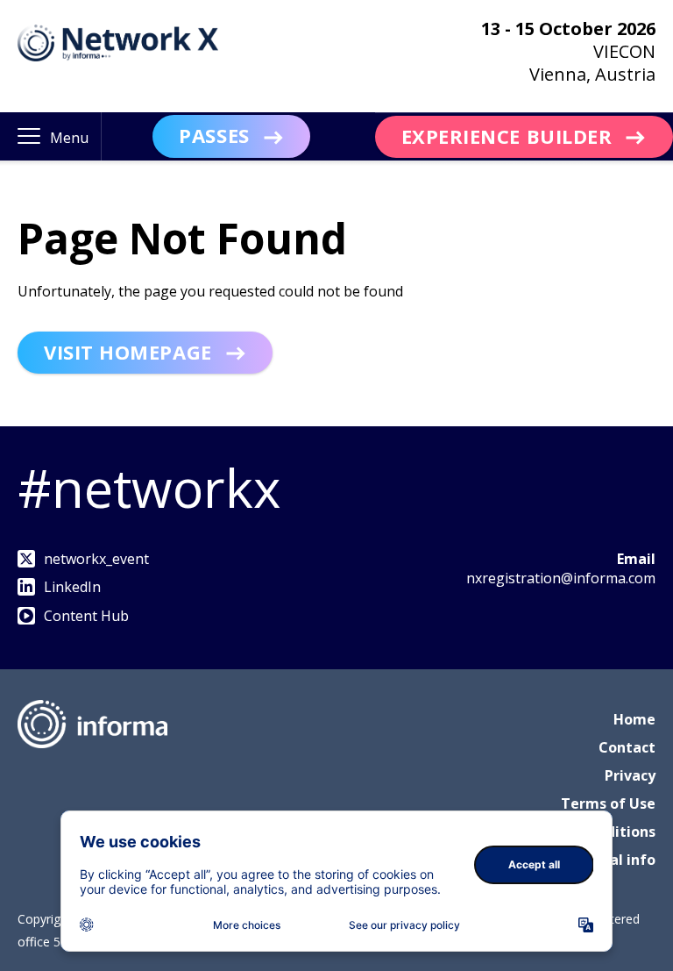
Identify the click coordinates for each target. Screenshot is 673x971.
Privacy (630, 775)
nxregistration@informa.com (560, 578)
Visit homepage (128, 352)
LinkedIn (72, 586)
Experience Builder (507, 136)
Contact (627, 747)
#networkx (149, 488)
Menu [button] (69, 137)
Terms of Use (608, 803)
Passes (214, 135)
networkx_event (96, 558)
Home (634, 719)
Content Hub (86, 615)
